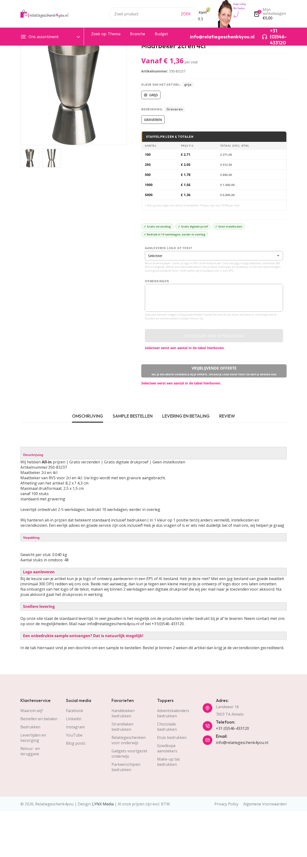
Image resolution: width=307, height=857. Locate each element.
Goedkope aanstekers (167, 748)
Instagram (75, 727)
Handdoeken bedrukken (123, 713)
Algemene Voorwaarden (265, 804)
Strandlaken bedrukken (122, 726)
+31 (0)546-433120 (232, 728)
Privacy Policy (226, 804)
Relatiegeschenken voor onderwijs (129, 740)
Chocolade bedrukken (167, 726)
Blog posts (75, 743)
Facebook (74, 710)
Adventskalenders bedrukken (173, 713)
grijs (153, 94)
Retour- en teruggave (30, 751)
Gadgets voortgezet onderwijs (129, 753)
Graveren (153, 119)
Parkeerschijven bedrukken (126, 767)
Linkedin (73, 718)
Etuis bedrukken (172, 737)
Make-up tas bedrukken (168, 761)
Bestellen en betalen (38, 718)
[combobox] (153, 13)
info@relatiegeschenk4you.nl (242, 742)
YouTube (74, 735)
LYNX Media (103, 804)
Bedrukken (30, 727)
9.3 (200, 19)
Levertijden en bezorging (33, 737)
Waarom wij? (31, 710)
